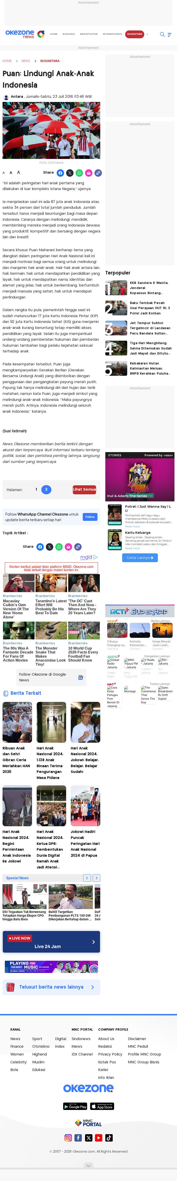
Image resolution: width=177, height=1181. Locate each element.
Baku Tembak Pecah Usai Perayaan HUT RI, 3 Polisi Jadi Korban (150, 308)
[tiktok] (109, 1138)
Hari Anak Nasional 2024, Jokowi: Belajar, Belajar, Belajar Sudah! (85, 760)
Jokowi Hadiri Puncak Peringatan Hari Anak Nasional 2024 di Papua (85, 843)
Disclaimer (137, 1039)
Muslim (38, 1062)
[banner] (51, 966)
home (53, 34)
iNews (77, 1046)
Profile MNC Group (144, 1054)
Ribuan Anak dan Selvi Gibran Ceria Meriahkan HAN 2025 (16, 760)
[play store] (75, 1106)
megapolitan (89, 34)
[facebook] (78, 1138)
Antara (17, 96)
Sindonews (81, 1039)
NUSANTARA (49, 61)
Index (60, 1046)
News (15, 1039)
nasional (68, 34)
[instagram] (68, 1138)
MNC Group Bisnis (143, 1062)
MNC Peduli (138, 1046)
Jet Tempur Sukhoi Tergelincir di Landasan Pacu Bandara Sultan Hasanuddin (150, 329)
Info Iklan (106, 1078)
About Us (106, 1039)
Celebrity (18, 1062)
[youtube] (99, 1138)
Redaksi (105, 1046)
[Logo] (41, 34)
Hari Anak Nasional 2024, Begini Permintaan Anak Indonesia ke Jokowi (17, 846)
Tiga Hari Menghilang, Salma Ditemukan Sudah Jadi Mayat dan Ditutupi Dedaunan (151, 349)
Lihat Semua (84, 489)
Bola (14, 1070)
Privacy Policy (110, 1054)
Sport (37, 1039)
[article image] (116, 287)
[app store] (102, 1106)
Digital (60, 1039)
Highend (39, 1054)
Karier (103, 1070)
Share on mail (89, 173)
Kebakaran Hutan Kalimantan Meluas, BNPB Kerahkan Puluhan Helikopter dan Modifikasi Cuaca (150, 369)
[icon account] (6, 97)
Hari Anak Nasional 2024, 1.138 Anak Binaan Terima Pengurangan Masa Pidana (50, 763)
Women (17, 1054)
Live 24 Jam (48, 946)
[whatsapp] (79, 173)
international (112, 34)
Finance (17, 1046)
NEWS (26, 61)
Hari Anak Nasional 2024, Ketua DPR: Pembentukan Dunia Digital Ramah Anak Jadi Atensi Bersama (50, 850)
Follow (90, 517)
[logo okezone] (88, 1088)
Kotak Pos (107, 1062)
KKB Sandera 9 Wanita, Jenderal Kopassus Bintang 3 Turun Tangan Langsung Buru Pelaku (149, 288)
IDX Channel (82, 1054)
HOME (7, 61)
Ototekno (41, 1046)
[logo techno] (19, 34)
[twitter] (88, 1138)
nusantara (134, 34)
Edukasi (38, 1070)
